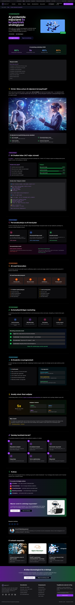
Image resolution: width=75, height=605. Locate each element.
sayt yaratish (15, 588)
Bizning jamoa (41, 587)
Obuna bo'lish (65, 595)
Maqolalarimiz (41, 592)
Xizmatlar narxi (41, 590)
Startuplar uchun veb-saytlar (26, 589)
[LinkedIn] (15, 594)
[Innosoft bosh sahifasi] (6, 4)
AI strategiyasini (35, 506)
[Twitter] (12, 594)
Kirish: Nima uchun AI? (14, 64)
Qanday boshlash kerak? (14, 76)
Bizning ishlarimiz (42, 589)
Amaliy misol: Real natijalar (14, 74)
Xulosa (11, 78)
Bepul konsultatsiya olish (43, 577)
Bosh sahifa (4, 7)
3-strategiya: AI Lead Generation (16, 69)
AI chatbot (11, 158)
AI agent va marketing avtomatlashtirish (31, 397)
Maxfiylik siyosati (62, 601)
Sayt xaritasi (40, 596)
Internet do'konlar (24, 590)
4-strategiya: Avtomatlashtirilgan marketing (17, 71)
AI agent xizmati (14, 38)
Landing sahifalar (23, 592)
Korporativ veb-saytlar (24, 587)
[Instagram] (6, 594)
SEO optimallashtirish (24, 594)
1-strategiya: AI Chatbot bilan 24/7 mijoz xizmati (18, 65)
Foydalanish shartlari (69, 601)
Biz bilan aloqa (41, 594)
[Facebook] (3, 594)
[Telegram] (9, 594)
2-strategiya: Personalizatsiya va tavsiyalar (17, 67)
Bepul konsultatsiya (26, 38)
